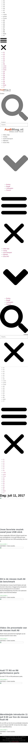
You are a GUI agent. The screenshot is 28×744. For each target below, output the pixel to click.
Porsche (8, 190)
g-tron (5, 16)
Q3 (4, 22)
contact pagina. (15, 741)
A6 (4, 8)
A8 (4, 12)
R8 (4, 31)
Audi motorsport (8, 138)
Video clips (6, 134)
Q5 (4, 26)
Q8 (4, 30)
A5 (4, 6)
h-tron (5, 18)
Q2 (4, 20)
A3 (4, 3)
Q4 (4, 24)
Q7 (4, 28)
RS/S (4, 33)
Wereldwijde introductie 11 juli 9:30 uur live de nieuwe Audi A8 (14, 717)
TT (4, 35)
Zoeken (2, 93)
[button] (3, 44)
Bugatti (8, 186)
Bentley (8, 184)
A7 (4, 10)
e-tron (5, 14)
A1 (4, 1)
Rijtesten (5, 140)
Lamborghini (9, 188)
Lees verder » (4, 544)
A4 (4, 4)
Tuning (5, 136)
